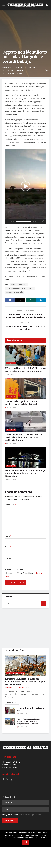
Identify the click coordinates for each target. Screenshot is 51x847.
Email (8, 547)
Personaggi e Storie (15, 673)
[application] (25, 186)
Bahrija (13, 284)
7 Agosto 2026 (11, 407)
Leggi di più (13, 702)
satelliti (30, 288)
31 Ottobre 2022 (26, 67)
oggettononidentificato (15, 288)
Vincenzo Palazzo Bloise (15, 688)
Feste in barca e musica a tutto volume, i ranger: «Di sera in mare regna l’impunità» (25, 473)
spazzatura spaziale (14, 292)
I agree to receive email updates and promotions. (23, 814)
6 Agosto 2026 (11, 443)
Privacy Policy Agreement (16, 569)
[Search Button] (47, 5)
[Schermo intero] (43, 221)
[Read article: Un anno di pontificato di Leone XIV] (10, 710)
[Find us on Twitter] (7, 779)
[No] (48, 838)
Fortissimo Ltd (9, 756)
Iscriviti (11, 820)
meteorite (23, 284)
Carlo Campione (10, 67)
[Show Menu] (3, 5)
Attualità (5, 70)
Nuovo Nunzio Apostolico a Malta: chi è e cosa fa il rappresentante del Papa (28, 721)
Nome (8, 536)
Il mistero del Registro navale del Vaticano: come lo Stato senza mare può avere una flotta (25, 682)
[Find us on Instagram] (12, 779)
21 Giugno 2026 (31, 688)
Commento (10, 505)
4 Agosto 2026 (11, 479)
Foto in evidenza (16, 70)
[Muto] (38, 221)
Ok (25, 842)
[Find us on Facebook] (3, 779)
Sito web (8, 558)
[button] (25, 186)
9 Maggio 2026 (23, 714)
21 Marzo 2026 (23, 727)
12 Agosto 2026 (11, 374)
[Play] (8, 221)
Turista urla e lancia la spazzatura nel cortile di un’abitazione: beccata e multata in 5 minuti (24, 437)
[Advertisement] (25, 627)
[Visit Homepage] (25, 5)
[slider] (23, 221)
